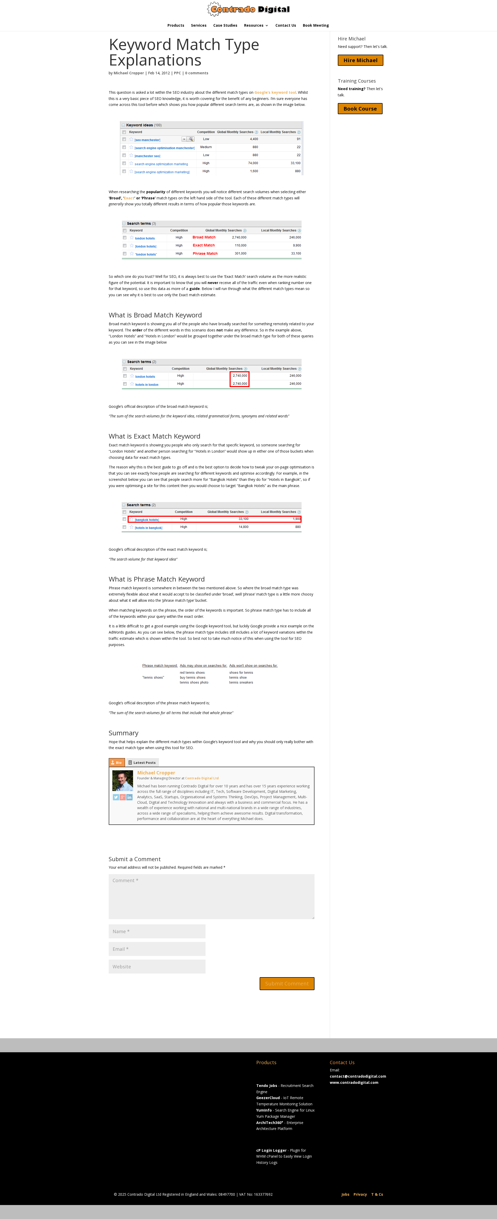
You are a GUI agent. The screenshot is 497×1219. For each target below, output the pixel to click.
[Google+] (123, 797)
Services (199, 26)
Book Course (360, 108)
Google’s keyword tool (275, 92)
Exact (129, 197)
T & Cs (377, 1194)
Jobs (345, 1194)
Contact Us (285, 26)
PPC (177, 72)
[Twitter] (116, 797)
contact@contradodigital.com (358, 1076)
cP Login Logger (271, 1150)
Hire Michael (360, 60)
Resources (254, 26)
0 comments (196, 72)
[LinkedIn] (129, 797)
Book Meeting (316, 26)
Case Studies (225, 26)
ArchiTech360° (269, 1122)
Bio (119, 762)
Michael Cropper (129, 72)
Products (175, 26)
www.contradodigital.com (354, 1082)
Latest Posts (145, 762)
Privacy (360, 1194)
